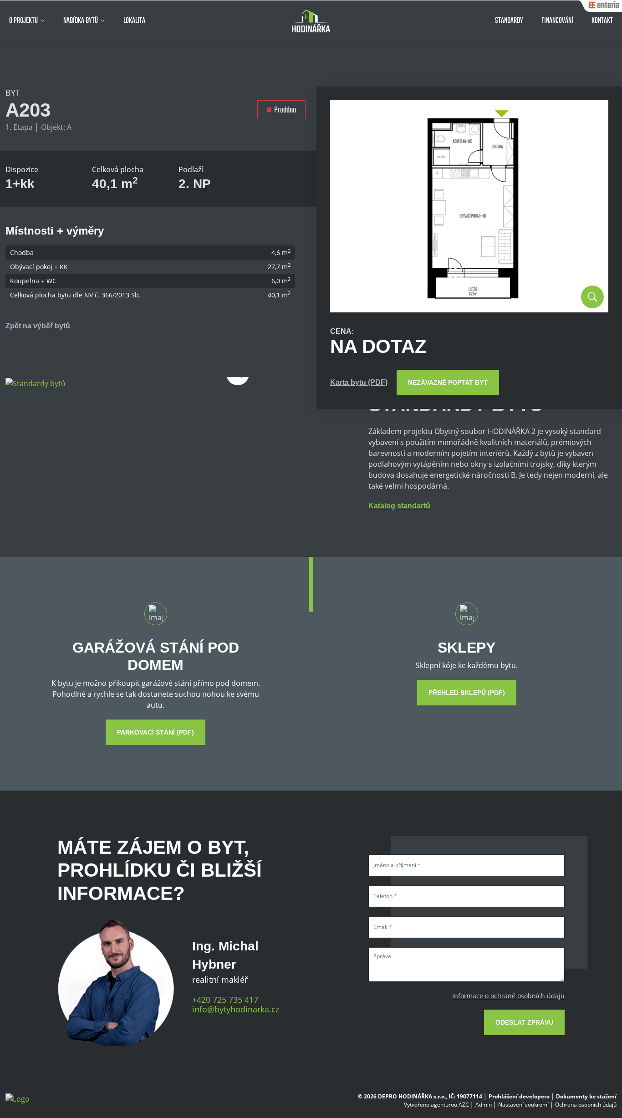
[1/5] (35, 383)
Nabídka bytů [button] (80, 20)
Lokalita (134, 20)
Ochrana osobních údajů (586, 1104)
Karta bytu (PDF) (358, 382)
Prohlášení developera (519, 1096)
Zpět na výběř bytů (37, 326)
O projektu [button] (23, 20)
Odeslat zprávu (524, 1022)
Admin (483, 1104)
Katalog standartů (399, 506)
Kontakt (602, 20)
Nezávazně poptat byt (448, 382)
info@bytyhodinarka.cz (235, 1009)
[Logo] (311, 21)
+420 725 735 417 (225, 1000)
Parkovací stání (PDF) (155, 732)
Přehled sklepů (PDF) (466, 692)
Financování (557, 20)
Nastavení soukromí (523, 1104)
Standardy (509, 20)
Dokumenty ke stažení (586, 1096)
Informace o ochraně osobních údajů (508, 995)
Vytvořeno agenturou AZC (436, 1104)
